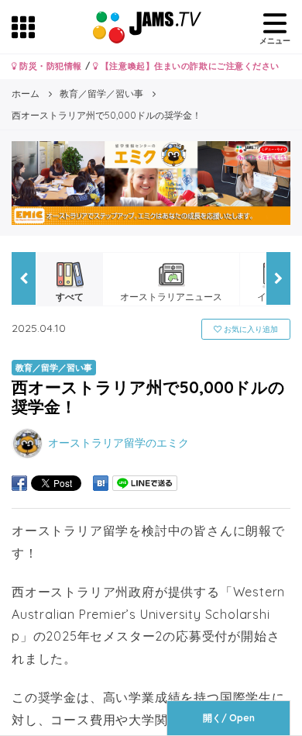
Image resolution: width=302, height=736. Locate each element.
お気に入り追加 (249, 329)
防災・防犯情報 (49, 65)
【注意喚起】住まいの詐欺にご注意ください (189, 65)
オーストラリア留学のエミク (118, 443)
